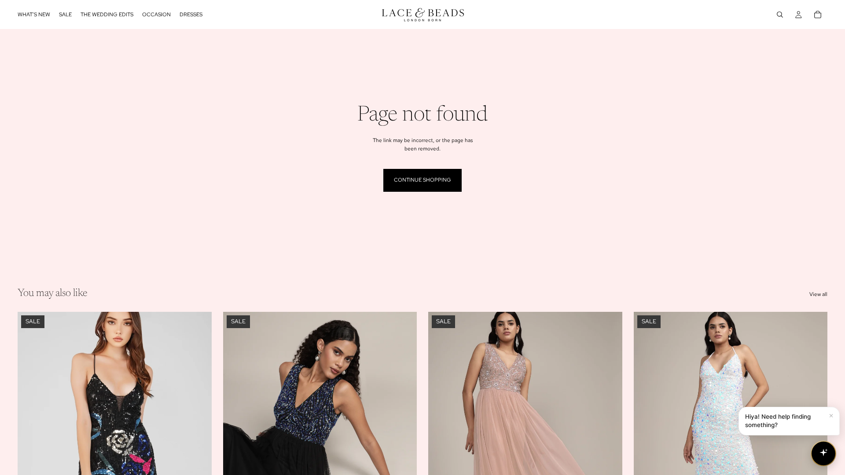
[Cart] (817, 14)
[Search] (780, 14)
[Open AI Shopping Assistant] (823, 453)
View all (818, 294)
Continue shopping (422, 179)
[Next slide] (198, 432)
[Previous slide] (31, 432)
